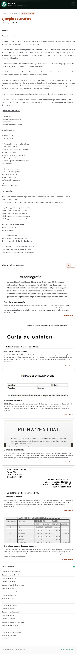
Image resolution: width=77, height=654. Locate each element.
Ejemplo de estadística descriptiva (13, 622)
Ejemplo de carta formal (14, 497)
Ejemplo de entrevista (13, 401)
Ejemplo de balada (8, 598)
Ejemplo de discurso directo (11, 625)
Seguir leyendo (68, 315)
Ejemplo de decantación (9, 605)
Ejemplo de (13, 13)
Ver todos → (6, 639)
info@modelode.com (67, 649)
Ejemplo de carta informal (10, 575)
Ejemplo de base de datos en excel (13, 585)
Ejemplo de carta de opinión (16, 351)
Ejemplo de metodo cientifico (11, 632)
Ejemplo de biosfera (8, 582)
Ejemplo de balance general (11, 571)
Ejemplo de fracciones (9, 635)
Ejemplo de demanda (9, 578)
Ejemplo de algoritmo (9, 595)
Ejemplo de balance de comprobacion (19, 546)
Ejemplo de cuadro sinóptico (11, 612)
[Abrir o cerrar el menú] (73, 4)
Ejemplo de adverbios (9, 602)
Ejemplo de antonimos (9, 588)
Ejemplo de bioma (8, 615)
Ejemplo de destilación (9, 619)
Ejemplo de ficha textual (14, 450)
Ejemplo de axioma (8, 629)
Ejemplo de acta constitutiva (11, 592)
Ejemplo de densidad (8, 609)
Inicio (4, 13)
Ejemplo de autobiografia (14, 302)
